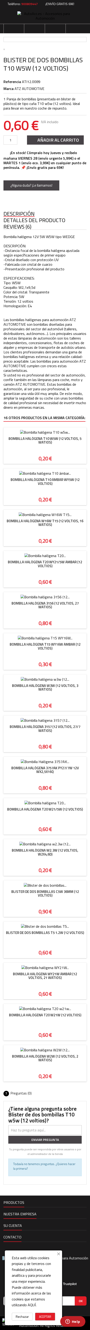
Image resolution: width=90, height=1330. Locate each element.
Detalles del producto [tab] (34, 220)
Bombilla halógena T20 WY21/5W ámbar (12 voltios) (45, 564)
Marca (8, 88)
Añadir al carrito (55, 139)
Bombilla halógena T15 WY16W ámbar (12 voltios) (45, 646)
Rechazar (22, 1316)
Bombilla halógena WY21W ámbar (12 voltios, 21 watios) (45, 976)
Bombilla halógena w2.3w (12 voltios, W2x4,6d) (45, 852)
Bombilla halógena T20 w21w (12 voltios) (45, 1015)
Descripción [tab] (19, 214)
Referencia (12, 81)
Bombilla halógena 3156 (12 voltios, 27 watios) (45, 605)
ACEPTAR (45, 1316)
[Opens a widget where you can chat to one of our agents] (72, 1322)
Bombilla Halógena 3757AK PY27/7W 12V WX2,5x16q (45, 770)
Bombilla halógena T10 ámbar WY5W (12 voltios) (45, 481)
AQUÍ (32, 1305)
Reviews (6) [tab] (17, 227)
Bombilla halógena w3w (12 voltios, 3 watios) (45, 687)
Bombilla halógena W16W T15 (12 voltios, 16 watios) (45, 523)
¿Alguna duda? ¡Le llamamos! (31, 185)
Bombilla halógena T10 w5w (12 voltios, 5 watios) (45, 440)
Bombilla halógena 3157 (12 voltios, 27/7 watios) (45, 728)
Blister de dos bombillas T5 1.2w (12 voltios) (45, 932)
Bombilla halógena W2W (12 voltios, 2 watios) (45, 1058)
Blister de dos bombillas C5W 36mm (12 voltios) (45, 893)
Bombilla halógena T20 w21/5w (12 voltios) (45, 809)
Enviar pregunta (45, 1139)
